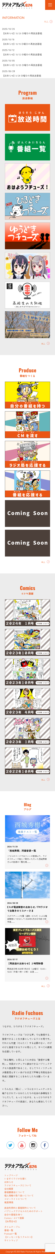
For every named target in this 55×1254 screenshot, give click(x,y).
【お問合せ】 (11, 1221)
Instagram (33, 1145)
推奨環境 (8, 1202)
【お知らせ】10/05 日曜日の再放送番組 (22, 65)
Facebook (45, 1145)
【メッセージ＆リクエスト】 (19, 1237)
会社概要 (8, 1188)
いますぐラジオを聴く (15, 1178)
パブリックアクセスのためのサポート (23, 1211)
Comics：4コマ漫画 (14, 1218)
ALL (46, 21)
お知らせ (8, 1182)
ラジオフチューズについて (17, 1185)
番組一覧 (8, 1230)
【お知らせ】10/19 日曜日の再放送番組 (22, 44)
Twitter (10, 1145)
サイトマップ (11, 1240)
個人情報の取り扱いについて (19, 1195)
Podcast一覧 (10, 1233)
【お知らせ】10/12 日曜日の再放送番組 (22, 54)
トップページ (11, 1175)
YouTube (22, 1145)
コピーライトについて (15, 1199)
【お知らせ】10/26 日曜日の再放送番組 (22, 33)
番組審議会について (14, 1192)
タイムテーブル (12, 1226)
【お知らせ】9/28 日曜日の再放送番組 (21, 75)
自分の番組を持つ (13, 1214)
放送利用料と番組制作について (20, 1207)
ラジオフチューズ (15, 5)
